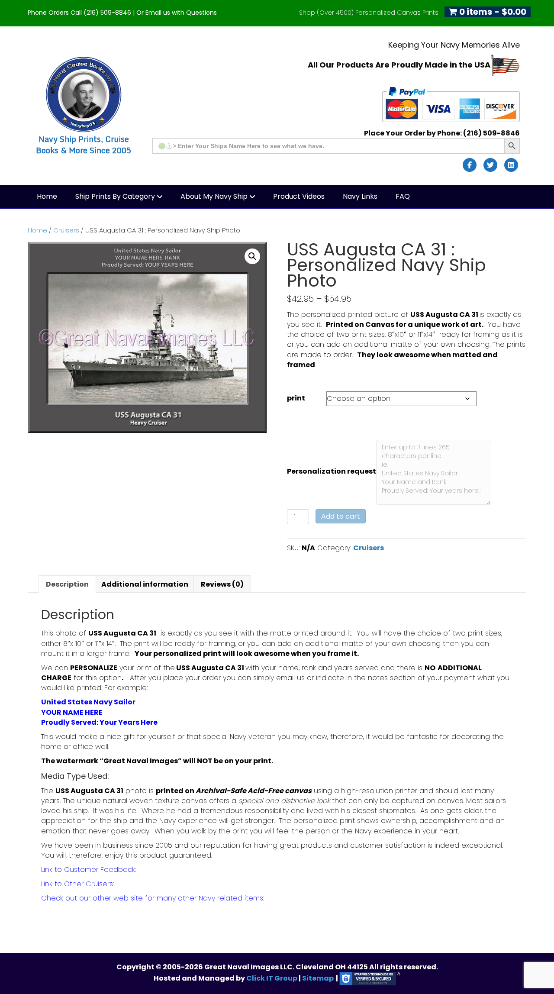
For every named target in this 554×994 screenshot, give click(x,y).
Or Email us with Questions (176, 12)
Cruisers (66, 230)
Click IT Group (272, 978)
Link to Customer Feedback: (88, 870)
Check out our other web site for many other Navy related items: (152, 898)
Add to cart (340, 516)
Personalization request (331, 471)
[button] (252, 256)
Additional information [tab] (144, 584)
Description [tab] (67, 584)
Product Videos (299, 196)
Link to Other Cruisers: (77, 884)
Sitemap (318, 978)
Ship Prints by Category (115, 196)
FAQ (403, 196)
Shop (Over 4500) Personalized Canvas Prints (368, 12)
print (296, 398)
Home (47, 196)
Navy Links (360, 196)
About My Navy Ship (214, 196)
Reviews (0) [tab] (222, 584)
